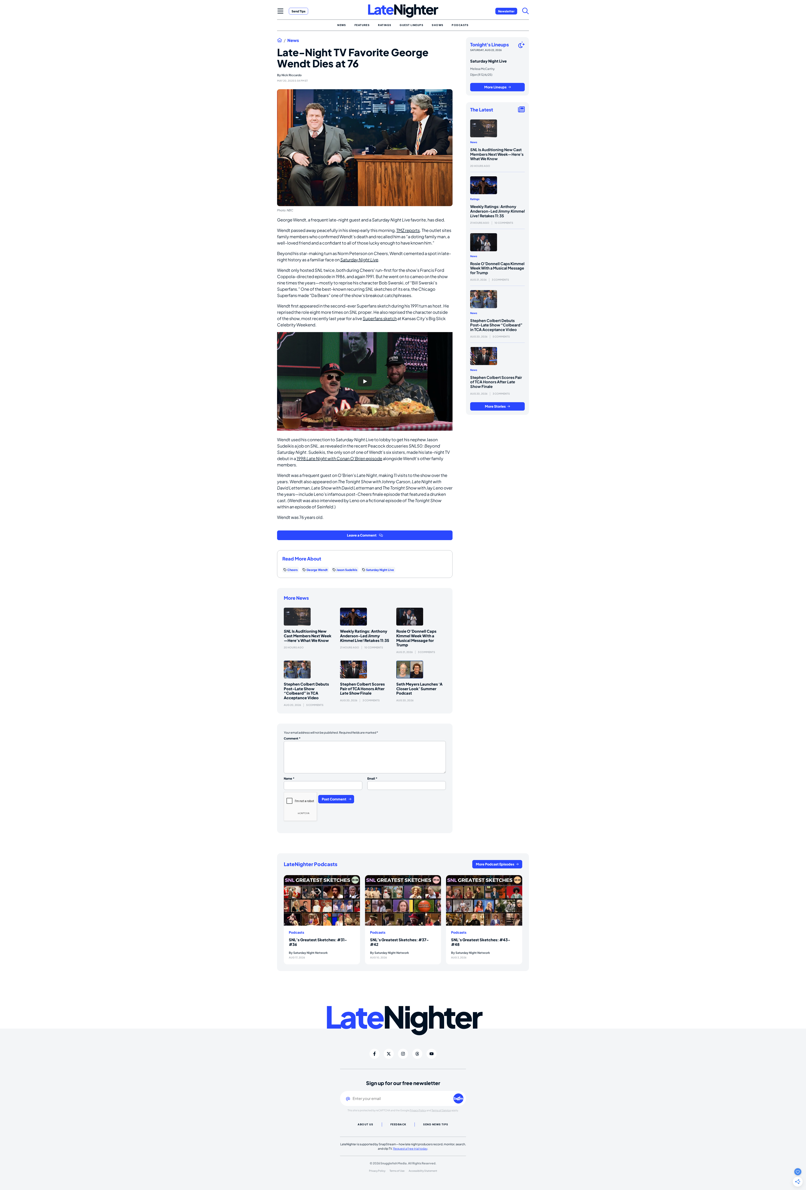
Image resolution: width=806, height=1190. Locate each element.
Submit (458, 1098)
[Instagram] (403, 1054)
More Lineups (495, 87)
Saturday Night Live (359, 259)
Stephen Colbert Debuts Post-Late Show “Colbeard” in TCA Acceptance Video (306, 691)
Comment (292, 738)
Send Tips (298, 11)
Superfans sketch (380, 318)
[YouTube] (432, 1054)
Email (372, 778)
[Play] (365, 381)
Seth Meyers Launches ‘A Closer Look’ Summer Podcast (419, 688)
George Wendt (317, 570)
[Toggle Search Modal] (525, 11)
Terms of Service (441, 1110)
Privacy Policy (418, 1110)
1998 (301, 458)
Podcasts (296, 932)
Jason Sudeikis (346, 570)
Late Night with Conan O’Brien (335, 458)
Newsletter (506, 11)
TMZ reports (408, 230)
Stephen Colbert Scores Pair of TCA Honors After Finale (362, 688)
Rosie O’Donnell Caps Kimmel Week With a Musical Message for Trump (416, 638)
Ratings (474, 199)
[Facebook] (374, 1054)
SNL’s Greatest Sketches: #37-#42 (399, 942)
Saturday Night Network (310, 952)
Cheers (292, 570)
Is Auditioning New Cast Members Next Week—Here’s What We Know (307, 636)
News (293, 40)
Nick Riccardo (291, 75)
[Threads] (417, 1054)
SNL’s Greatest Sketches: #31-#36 (318, 942)
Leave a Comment (362, 535)
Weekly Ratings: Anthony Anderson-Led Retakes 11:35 (364, 636)
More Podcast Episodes (495, 864)
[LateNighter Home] (403, 11)
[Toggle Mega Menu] (280, 11)
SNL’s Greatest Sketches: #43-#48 (480, 942)
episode (373, 458)
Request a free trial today (410, 1148)
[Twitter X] (389, 1054)
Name (289, 778)
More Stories (495, 406)
